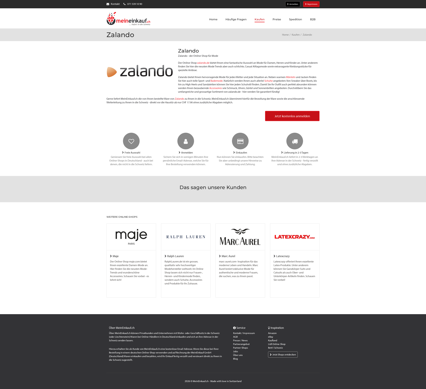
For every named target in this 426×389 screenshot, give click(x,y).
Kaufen (296, 34)
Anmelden (293, 4)
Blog (235, 358)
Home (285, 34)
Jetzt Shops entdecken (284, 354)
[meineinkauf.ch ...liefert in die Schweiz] (128, 19)
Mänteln (290, 77)
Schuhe (268, 80)
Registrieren (312, 4)
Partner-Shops (240, 347)
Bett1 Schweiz (275, 347)
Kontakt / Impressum (244, 333)
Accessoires (215, 88)
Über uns (238, 355)
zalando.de (203, 62)
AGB (235, 336)
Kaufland (272, 340)
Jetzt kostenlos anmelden (292, 116)
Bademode (217, 80)
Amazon (272, 333)
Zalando (179, 98)
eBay (270, 336)
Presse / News (240, 340)
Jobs (235, 351)
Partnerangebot (241, 344)
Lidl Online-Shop (277, 344)
